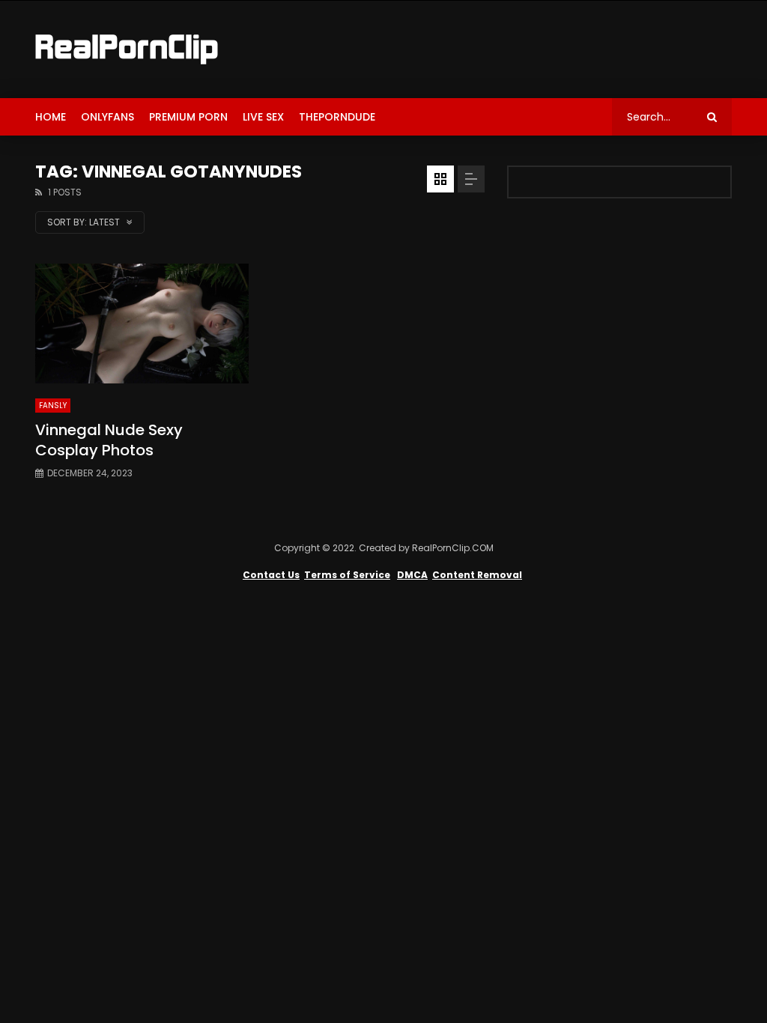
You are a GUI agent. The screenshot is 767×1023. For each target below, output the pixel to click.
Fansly (53, 405)
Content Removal (477, 574)
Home (50, 116)
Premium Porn (188, 116)
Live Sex (263, 116)
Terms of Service (347, 574)
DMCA (412, 574)
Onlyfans (107, 116)
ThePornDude (337, 116)
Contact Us (271, 574)
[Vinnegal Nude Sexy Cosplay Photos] (142, 323)
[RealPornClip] (126, 49)
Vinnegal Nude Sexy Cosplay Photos (109, 440)
